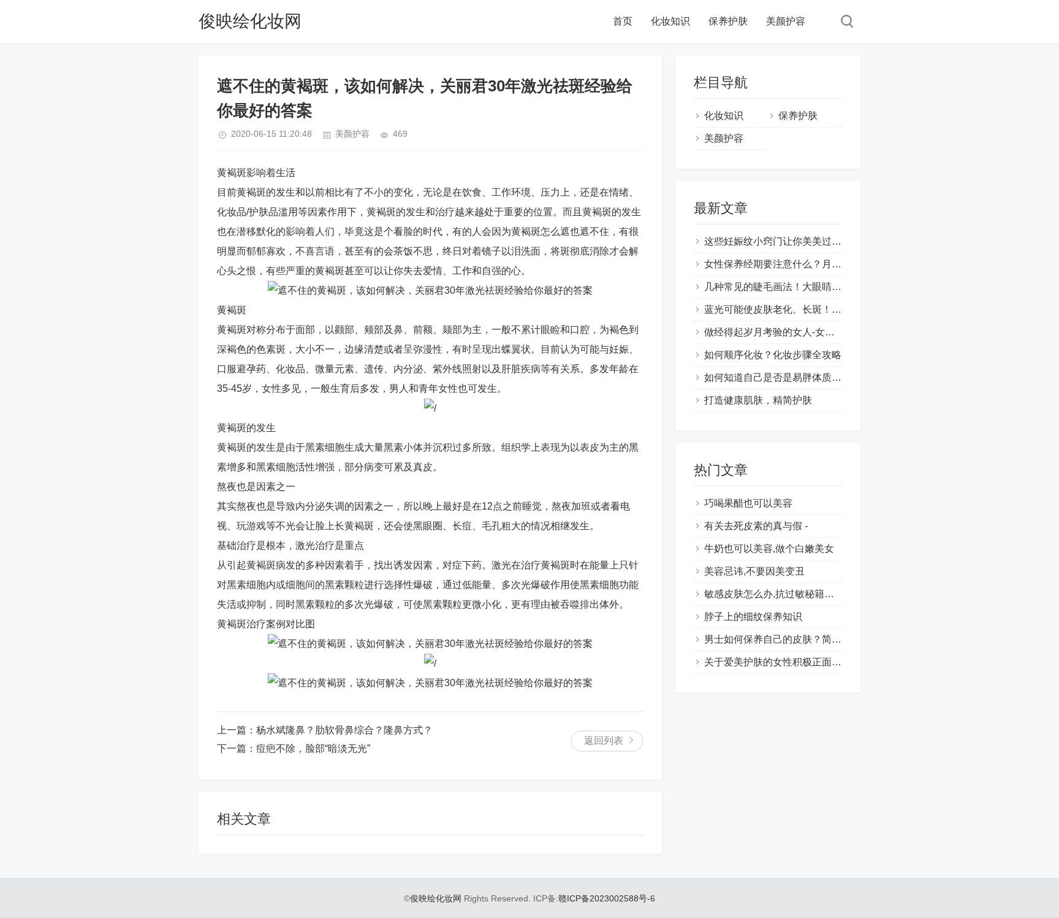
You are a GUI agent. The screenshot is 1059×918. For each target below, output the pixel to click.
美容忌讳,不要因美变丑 (754, 571)
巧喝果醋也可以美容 (748, 503)
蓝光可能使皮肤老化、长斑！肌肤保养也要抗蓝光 (812, 309)
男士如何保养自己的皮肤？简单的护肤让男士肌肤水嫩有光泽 (836, 639)
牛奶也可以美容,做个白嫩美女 (769, 548)
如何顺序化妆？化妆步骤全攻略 (772, 355)
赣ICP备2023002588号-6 (606, 898)
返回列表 (603, 740)
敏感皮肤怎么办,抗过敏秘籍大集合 (779, 594)
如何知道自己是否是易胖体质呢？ (777, 377)
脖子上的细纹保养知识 (753, 616)
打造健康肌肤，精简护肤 (758, 400)
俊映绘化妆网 (250, 21)
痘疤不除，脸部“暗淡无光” (313, 748)
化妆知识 (670, 21)
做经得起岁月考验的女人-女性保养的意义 (794, 332)
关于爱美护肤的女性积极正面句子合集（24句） (807, 662)
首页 (622, 21)
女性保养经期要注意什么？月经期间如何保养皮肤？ (817, 264)
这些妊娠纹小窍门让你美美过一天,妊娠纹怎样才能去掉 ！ (829, 241)
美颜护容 (785, 21)
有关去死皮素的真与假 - (756, 526)
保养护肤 (728, 21)
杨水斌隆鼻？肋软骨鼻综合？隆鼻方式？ (344, 730)
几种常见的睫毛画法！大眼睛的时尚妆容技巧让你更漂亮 (826, 286)
